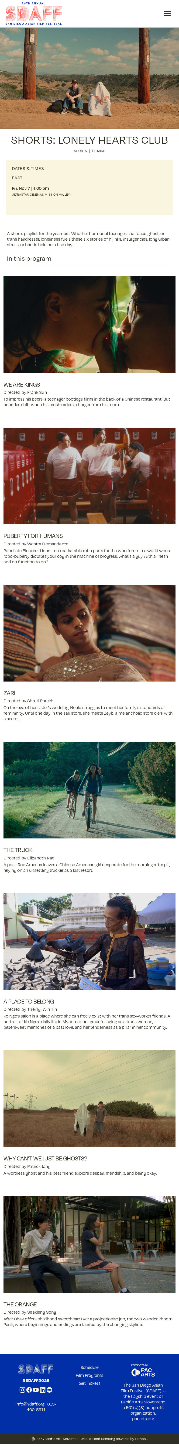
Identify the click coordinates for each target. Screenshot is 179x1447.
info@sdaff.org (30, 1403)
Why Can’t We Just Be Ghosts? (45, 1158)
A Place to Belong (28, 1001)
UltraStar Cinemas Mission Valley (41, 194)
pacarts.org (143, 1418)
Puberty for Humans (33, 535)
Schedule (89, 1367)
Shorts (80, 151)
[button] (167, 13)
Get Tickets (89, 1383)
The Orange (20, 1304)
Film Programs (89, 1375)
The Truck (17, 849)
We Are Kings (21, 384)
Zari (9, 692)
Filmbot (141, 1439)
